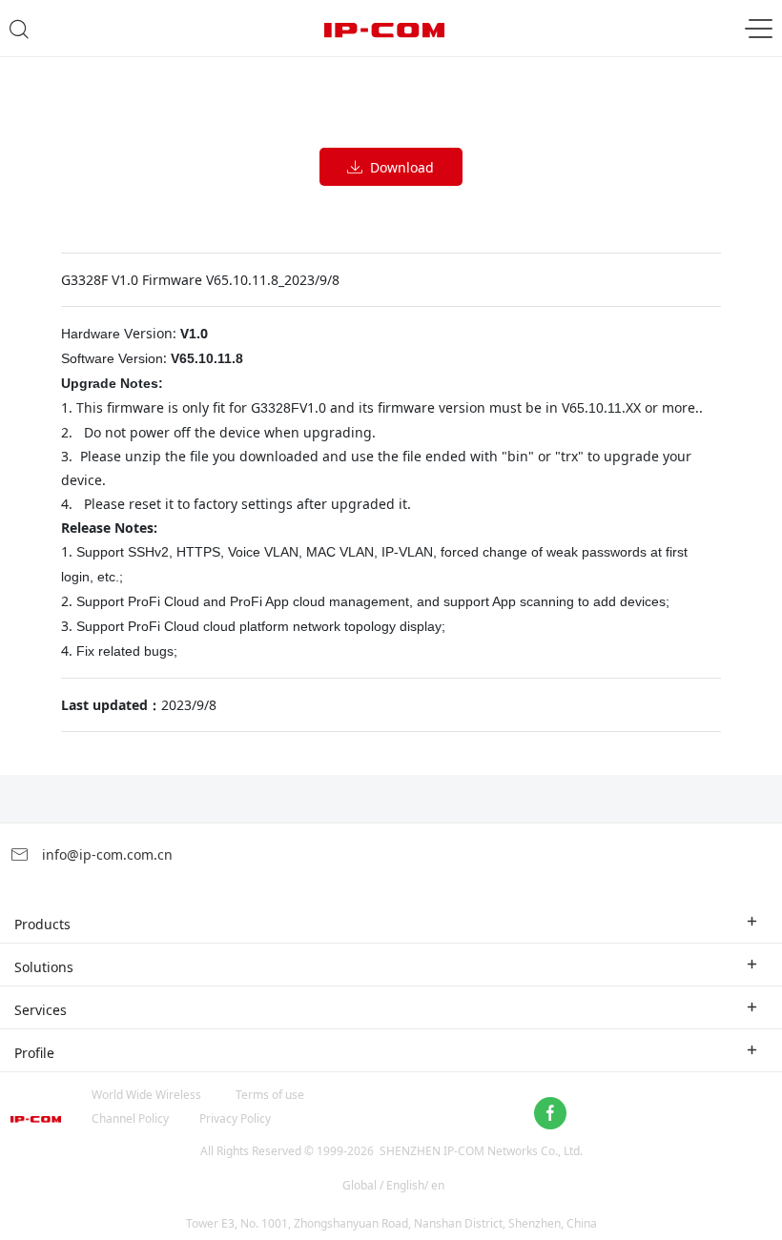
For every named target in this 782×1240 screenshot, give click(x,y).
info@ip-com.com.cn (105, 854)
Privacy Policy (235, 1118)
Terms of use (270, 1095)
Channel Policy (130, 1118)
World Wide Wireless (146, 1095)
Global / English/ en (393, 1185)
